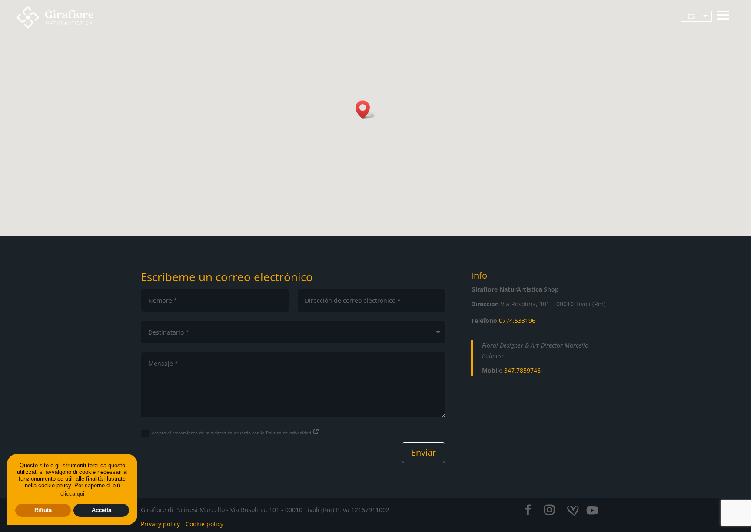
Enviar (423, 452)
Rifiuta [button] (43, 510)
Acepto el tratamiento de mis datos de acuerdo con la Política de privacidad (232, 433)
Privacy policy (160, 524)
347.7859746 (522, 370)
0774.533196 (517, 320)
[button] (366, 109)
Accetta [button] (101, 510)
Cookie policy (204, 524)
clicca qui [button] (72, 493)
